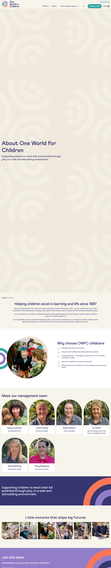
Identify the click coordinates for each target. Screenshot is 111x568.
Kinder (54, 6)
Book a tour (94, 6)
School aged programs (68, 6)
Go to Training (104, 1)
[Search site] (83, 6)
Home (4, 298)
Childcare (45, 6)
